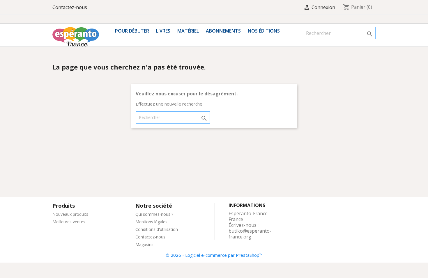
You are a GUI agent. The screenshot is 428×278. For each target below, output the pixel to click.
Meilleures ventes (68, 221)
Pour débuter (132, 31)
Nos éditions (264, 31)
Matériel (188, 31)
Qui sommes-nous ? (154, 214)
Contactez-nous (69, 7)
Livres (163, 31)
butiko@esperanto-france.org (250, 234)
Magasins (144, 244)
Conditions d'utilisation (156, 229)
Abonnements (223, 31)
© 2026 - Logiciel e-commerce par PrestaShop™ (214, 255)
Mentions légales (151, 221)
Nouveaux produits (70, 214)
